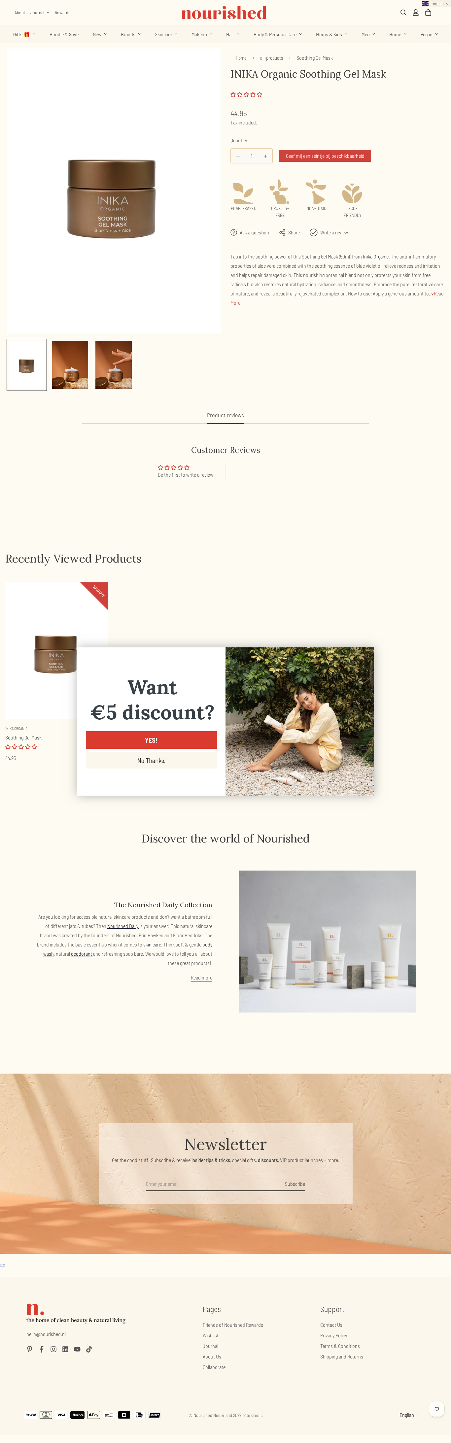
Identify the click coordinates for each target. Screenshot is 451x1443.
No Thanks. (151, 760)
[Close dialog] (365, 656)
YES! (151, 740)
